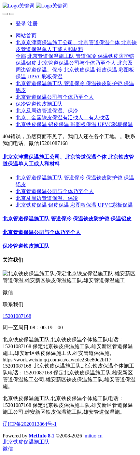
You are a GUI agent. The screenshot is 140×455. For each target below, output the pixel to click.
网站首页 (26, 35)
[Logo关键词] (70, 6)
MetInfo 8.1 (41, 435)
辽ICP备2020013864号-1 (30, 424)
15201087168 (17, 316)
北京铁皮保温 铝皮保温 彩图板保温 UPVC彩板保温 (74, 205)
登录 (21, 23)
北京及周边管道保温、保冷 (47, 198)
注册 (32, 23)
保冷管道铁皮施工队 (26, 246)
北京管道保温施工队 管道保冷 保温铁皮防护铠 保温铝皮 (67, 218)
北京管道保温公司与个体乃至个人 (55, 191)
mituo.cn (94, 435)
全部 (21, 56)
